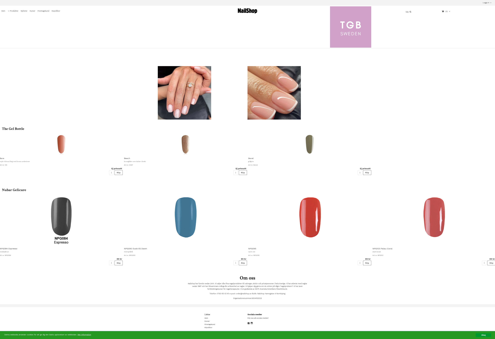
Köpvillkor (56, 11)
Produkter (14, 11)
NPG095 (252, 248)
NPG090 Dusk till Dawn (135, 248)
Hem (3, 11)
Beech (127, 158)
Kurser (32, 11)
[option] (185, 154)
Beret (251, 158)
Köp (119, 173)
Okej (483, 335)
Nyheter (24, 11)
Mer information (84, 335)
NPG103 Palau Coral (382, 248)
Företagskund (43, 11)
